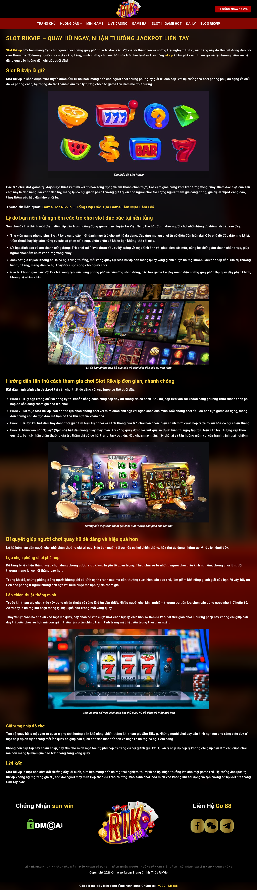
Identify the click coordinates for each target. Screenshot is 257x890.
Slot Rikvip (14, 50)
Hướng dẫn (69, 23)
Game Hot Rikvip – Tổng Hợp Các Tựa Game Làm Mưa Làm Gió (98, 207)
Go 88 (224, 805)
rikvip (169, 55)
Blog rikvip (210, 23)
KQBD (161, 886)
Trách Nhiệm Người (124, 866)
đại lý (191, 23)
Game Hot (173, 23)
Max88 (173, 886)
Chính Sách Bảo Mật (61, 866)
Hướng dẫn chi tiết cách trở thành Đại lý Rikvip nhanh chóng (187, 866)
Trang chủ (46, 23)
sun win (63, 805)
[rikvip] (128, 9)
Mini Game (94, 23)
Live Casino (118, 23)
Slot (156, 23)
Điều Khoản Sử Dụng (93, 866)
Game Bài (139, 23)
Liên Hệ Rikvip (34, 866)
